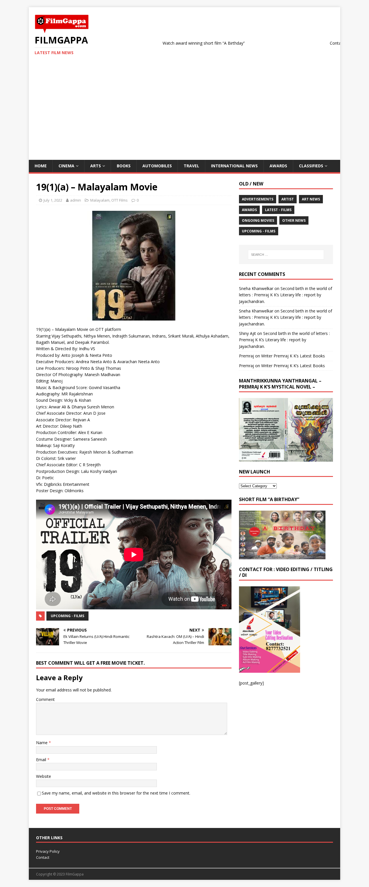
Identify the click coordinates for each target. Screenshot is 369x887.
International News (234, 165)
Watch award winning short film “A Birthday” (181, 43)
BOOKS (124, 165)
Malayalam (100, 200)
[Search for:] (286, 254)
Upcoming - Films (67, 615)
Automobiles (157, 165)
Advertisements (257, 199)
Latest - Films (278, 209)
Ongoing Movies (258, 220)
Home (41, 165)
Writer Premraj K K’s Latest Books (293, 356)
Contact (42, 857)
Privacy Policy (48, 851)
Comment (45, 699)
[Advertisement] (184, 116)
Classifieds (311, 165)
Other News (294, 220)
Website (43, 776)
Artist (287, 199)
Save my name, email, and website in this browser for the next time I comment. (116, 793)
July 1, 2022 (53, 200)
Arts (95, 165)
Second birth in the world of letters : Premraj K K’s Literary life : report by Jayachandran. (285, 295)
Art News (311, 199)
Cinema (66, 165)
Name (42, 742)
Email (41, 759)
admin (75, 200)
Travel (191, 165)
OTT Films (119, 200)
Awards (278, 165)
